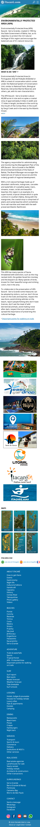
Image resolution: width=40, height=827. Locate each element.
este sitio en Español (29, 562)
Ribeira (10, 624)
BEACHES (10, 608)
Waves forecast (13, 679)
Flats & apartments (15, 703)
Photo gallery (12, 599)
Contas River (12, 595)
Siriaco (9, 626)
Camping (10, 708)
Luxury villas (12, 701)
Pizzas (9, 723)
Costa (9, 621)
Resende (10, 616)
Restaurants (12, 718)
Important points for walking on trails (18, 318)
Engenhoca (11, 636)
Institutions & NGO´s (15, 749)
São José (10, 631)
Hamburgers (12, 728)
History (10, 592)
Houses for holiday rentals (18, 698)
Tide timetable (13, 684)
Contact (28, 825)
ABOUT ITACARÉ (13, 571)
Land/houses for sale (15, 764)
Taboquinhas (12, 597)
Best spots (11, 677)
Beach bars (11, 720)
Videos (9, 602)
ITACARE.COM (6, 558)
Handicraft (11, 587)
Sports (9, 655)
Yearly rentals (12, 766)
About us (12, 825)
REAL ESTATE (12, 757)
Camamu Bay (12, 790)
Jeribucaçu (11, 633)
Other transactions (15, 773)
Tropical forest (13, 658)
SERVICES (11, 736)
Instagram (11, 807)
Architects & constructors (17, 771)
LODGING (11, 692)
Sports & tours (13, 742)
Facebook (11, 809)
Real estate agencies (15, 761)
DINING (10, 714)
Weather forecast (14, 682)
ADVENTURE (12, 649)
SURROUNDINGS (14, 779)
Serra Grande (12, 643)
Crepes (10, 725)
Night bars (11, 730)
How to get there (14, 575)
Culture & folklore (14, 585)
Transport (11, 739)
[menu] (38, 2)
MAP (3, 113)
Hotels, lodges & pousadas (18, 696)
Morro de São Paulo (15, 793)
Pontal (9, 611)
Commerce (11, 744)
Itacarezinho (12, 641)
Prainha (10, 629)
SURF (9, 671)
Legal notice (20, 825)
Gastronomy (12, 580)
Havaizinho (11, 638)
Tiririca (10, 619)
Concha (10, 614)
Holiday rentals (13, 768)
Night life (10, 582)
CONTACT (11, 798)
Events (9, 577)
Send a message (13, 802)
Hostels (10, 706)
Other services (13, 752)
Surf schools (12, 687)
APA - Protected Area (15, 660)
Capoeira (10, 590)
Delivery (10, 747)
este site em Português (12, 562)
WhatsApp (11, 804)
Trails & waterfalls (14, 653)
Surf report (11, 674)
